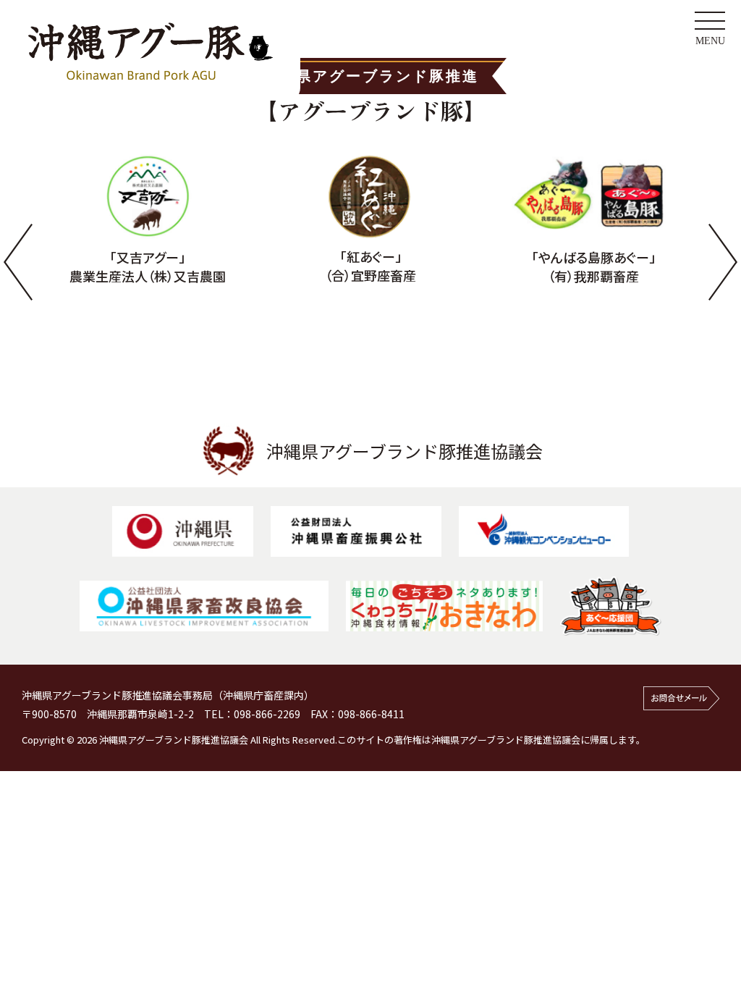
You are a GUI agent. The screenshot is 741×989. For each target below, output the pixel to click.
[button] (18, 261)
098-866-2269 (267, 714)
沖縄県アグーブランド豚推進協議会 (404, 450)
